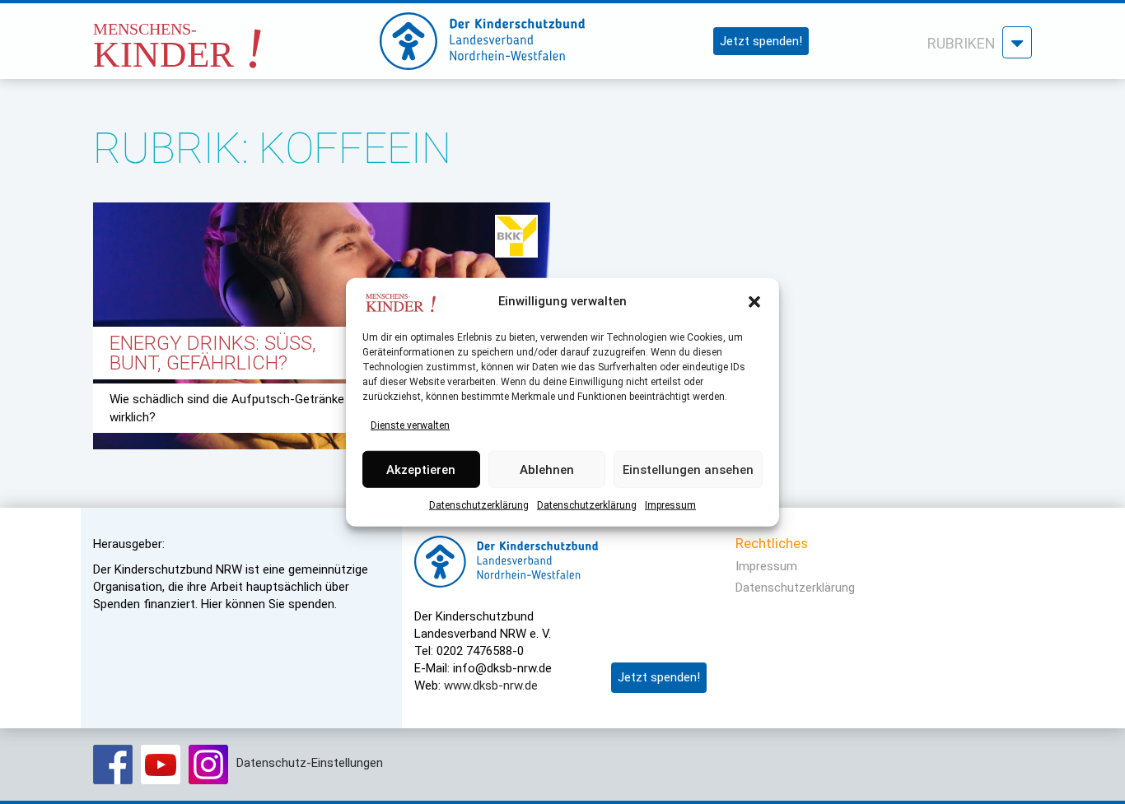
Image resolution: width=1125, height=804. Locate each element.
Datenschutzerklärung (479, 505)
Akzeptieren (420, 469)
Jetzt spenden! (761, 41)
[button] (754, 302)
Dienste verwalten (410, 425)
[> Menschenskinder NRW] (220, 36)
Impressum (670, 505)
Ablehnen (547, 469)
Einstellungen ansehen (688, 469)
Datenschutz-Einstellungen (309, 762)
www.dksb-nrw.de (491, 685)
